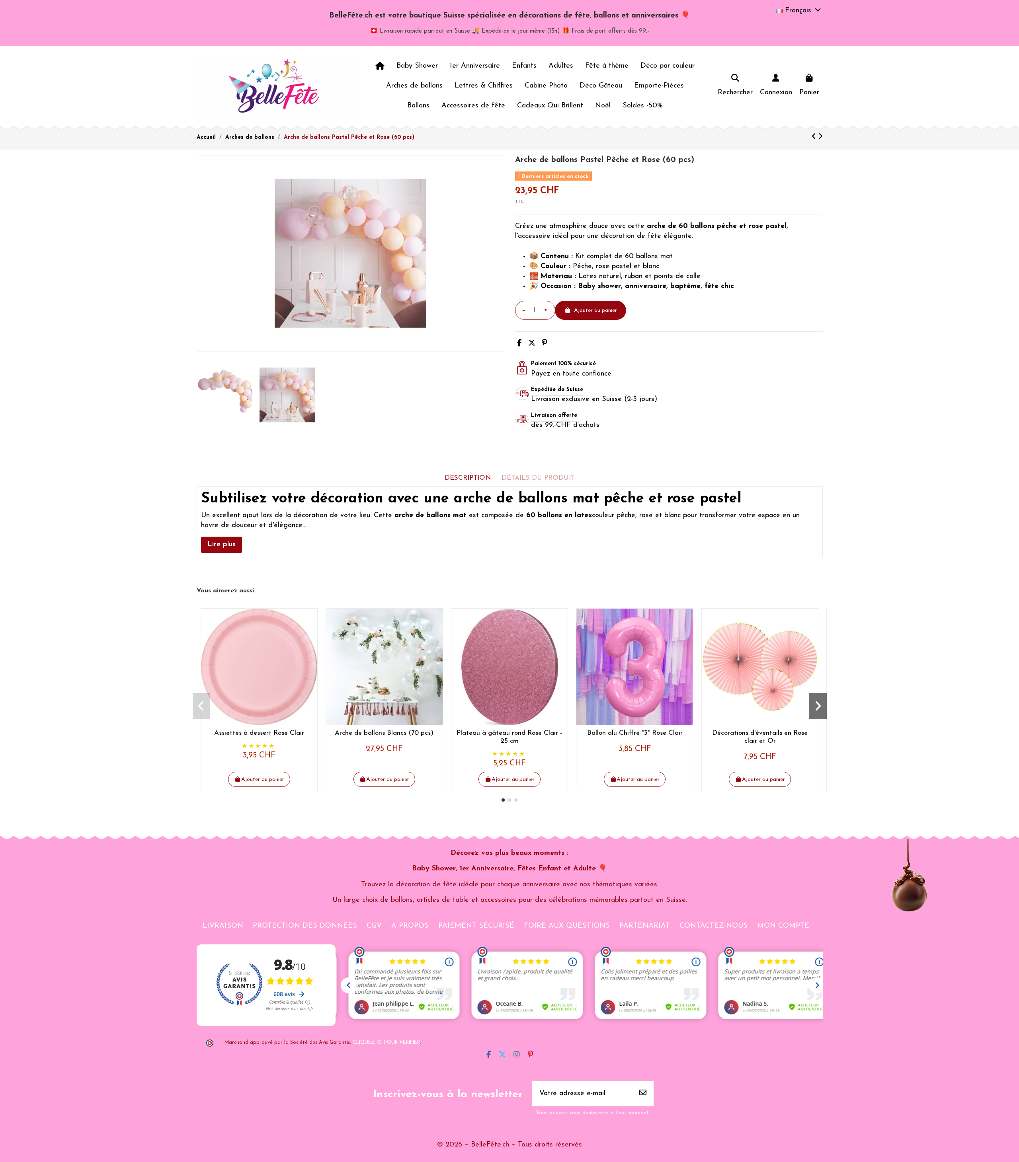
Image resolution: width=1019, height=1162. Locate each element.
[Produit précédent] (815, 137)
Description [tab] (468, 478)
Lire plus (221, 544)
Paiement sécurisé (476, 926)
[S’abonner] (643, 1093)
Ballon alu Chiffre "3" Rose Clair (635, 733)
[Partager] (519, 343)
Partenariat (644, 926)
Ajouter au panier (595, 310)
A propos (410, 926)
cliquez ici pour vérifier (386, 1042)
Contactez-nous (713, 926)
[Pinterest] (544, 343)
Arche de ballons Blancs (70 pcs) (384, 733)
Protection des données (305, 926)
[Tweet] (531, 343)
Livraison (223, 926)
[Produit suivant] (820, 137)
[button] (503, 800)
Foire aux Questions (567, 926)
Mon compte (783, 926)
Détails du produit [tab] (538, 478)
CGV (374, 926)
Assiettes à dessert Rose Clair (259, 733)
